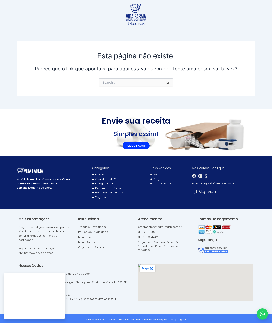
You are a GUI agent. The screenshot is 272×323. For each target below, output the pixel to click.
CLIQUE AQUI (136, 145)
